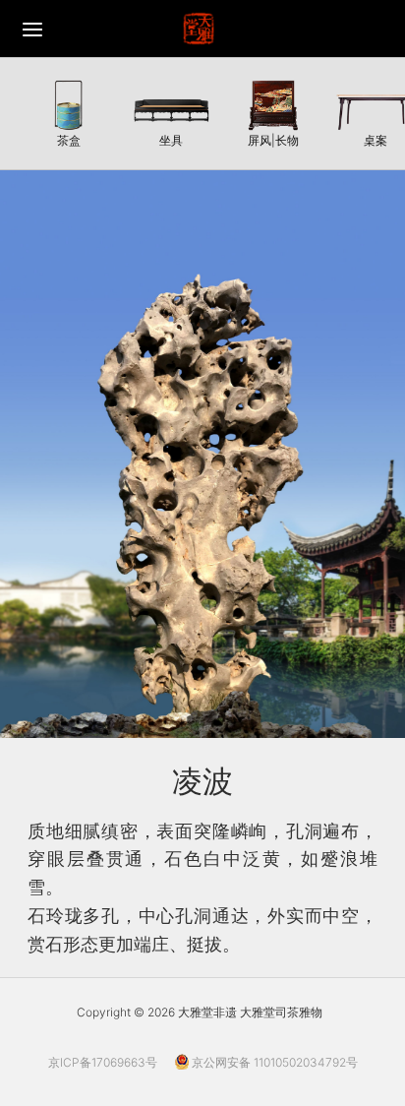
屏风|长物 (273, 140)
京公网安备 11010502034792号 (273, 1062)
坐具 (171, 140)
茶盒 (69, 140)
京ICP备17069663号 (102, 1062)
